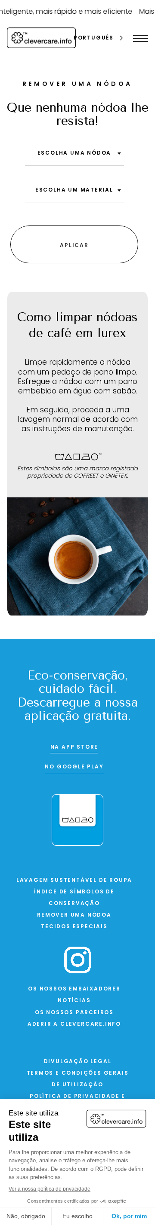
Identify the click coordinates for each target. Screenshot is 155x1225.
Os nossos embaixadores (74, 989)
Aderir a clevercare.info (74, 1024)
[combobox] (74, 156)
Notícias (74, 1000)
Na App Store (74, 747)
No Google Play (74, 767)
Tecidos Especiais (74, 926)
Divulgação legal (78, 1061)
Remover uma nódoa (74, 915)
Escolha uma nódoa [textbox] (74, 153)
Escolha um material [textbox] (74, 190)
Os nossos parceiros (74, 1012)
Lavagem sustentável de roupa (74, 880)
